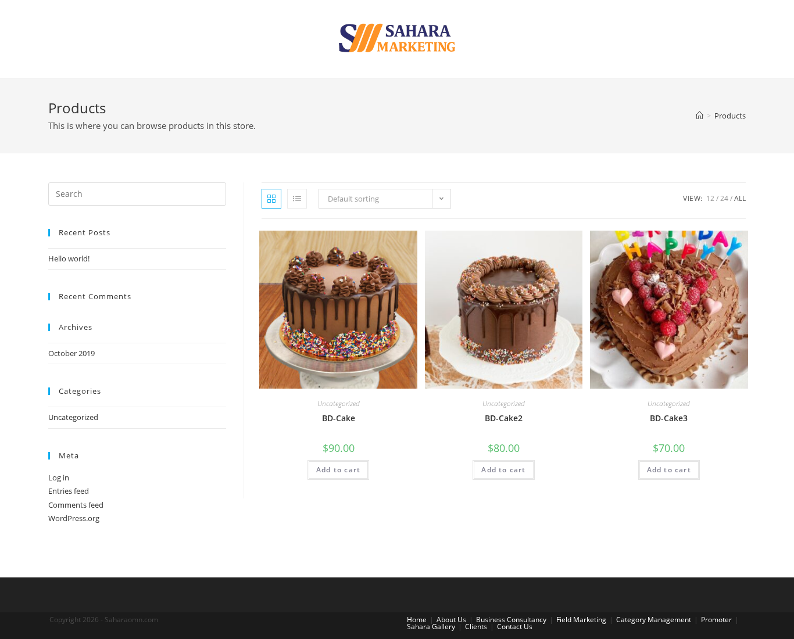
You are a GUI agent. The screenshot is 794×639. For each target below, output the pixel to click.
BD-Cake (338, 417)
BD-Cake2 (504, 417)
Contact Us (514, 626)
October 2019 (71, 353)
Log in (58, 477)
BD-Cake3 (669, 417)
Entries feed (68, 491)
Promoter (716, 619)
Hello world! (69, 258)
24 (724, 198)
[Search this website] (137, 193)
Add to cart (338, 470)
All (740, 198)
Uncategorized (338, 403)
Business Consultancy (511, 619)
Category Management (653, 619)
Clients (476, 626)
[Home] (699, 115)
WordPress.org (73, 518)
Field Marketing (581, 619)
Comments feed (75, 505)
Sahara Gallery (431, 626)
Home (417, 619)
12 (710, 198)
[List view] (297, 199)
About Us (451, 619)
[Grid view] (271, 199)
